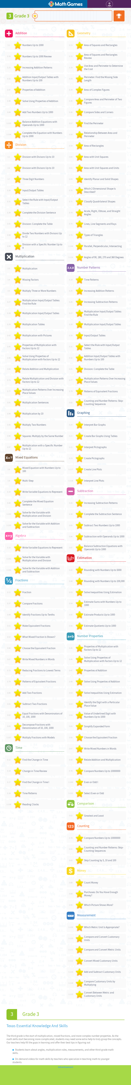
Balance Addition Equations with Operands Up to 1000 (39, 123)
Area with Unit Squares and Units (101, 168)
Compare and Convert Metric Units (102, 949)
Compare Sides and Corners (98, 112)
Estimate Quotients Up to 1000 (100, 626)
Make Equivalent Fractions (36, 626)
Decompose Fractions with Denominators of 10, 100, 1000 (38, 726)
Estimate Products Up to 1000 (99, 614)
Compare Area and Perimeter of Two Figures (103, 101)
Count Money (91, 882)
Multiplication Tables (33, 324)
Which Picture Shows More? (98, 905)
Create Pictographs (94, 458)
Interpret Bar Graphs (95, 425)
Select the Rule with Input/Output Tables (40, 201)
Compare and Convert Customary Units (101, 938)
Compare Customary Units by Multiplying (99, 983)
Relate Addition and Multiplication (40, 369)
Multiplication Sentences (35, 402)
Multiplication (29, 268)
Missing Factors (30, 279)
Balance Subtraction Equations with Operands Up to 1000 (103, 547)
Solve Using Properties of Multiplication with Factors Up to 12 (41, 357)
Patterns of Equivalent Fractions (39, 681)
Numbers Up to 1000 (32, 45)
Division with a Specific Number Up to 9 (42, 246)
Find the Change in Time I (35, 782)
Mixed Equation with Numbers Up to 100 (41, 469)
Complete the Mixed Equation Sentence (38, 503)
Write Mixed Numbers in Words (38, 659)
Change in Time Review (34, 771)
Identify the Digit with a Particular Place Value (102, 704)
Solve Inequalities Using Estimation (103, 592)
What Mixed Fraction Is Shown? (38, 637)
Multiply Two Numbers (34, 425)
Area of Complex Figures (97, 90)
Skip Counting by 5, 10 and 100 (100, 860)
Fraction (26, 592)
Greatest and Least (94, 815)
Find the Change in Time (35, 759)
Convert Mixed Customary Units (101, 961)
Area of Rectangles (94, 145)
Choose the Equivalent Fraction (38, 648)
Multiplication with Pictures (37, 335)
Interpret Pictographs (95, 447)
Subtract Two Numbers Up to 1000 (102, 525)
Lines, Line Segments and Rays (100, 224)
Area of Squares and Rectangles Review (100, 56)
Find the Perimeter (93, 123)
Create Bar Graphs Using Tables (100, 436)
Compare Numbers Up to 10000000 (102, 771)
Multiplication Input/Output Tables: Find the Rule (41, 302)
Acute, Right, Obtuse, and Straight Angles (102, 212)
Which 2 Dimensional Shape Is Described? (100, 190)
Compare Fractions (32, 603)
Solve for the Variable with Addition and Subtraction (41, 525)
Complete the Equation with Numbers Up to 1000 (42, 134)
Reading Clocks (30, 804)
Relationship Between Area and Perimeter (100, 134)
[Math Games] (65, 4)
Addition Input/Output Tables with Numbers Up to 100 (40, 78)
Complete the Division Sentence (39, 212)
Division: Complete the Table (37, 224)
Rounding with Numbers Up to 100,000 (104, 581)
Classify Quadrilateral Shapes (99, 201)
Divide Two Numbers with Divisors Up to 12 (42, 235)
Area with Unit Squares (96, 157)
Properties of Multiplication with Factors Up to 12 (39, 346)
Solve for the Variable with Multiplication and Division (36, 514)
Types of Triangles (93, 235)
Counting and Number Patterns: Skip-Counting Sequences (103, 402)
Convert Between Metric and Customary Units (99, 994)
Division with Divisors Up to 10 (38, 157)
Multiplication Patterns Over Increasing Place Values (43, 391)
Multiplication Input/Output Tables (40, 313)
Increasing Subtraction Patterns (101, 302)
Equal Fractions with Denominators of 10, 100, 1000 (42, 715)
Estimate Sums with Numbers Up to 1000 (102, 603)
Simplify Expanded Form (97, 726)
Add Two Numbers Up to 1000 (37, 112)
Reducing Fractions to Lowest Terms (41, 670)
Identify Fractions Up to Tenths (38, 614)
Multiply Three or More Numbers (39, 291)
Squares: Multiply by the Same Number (42, 436)
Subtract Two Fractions (34, 704)
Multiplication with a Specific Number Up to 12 (42, 447)
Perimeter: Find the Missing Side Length (101, 78)
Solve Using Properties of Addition (40, 101)
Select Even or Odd (94, 793)
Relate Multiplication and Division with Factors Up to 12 (43, 380)
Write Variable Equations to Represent (42, 492)
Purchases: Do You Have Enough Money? (101, 893)
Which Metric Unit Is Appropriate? (101, 927)
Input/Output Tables (33, 190)
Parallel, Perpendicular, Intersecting (103, 246)
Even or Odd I (91, 782)
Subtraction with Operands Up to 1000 (104, 536)
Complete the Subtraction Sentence (103, 514)
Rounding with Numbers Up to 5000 (102, 570)
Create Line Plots (93, 469)
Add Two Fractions (32, 693)
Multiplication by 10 (32, 413)
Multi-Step (27, 480)
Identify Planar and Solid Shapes (101, 179)
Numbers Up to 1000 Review (37, 56)
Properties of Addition (33, 90)
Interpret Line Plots (94, 480)
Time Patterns (29, 793)
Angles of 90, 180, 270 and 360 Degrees (104, 257)
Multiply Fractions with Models (38, 737)
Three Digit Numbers (33, 179)
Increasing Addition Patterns (37, 67)
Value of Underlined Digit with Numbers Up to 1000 (100, 715)
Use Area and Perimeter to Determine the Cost (103, 67)
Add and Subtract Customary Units (102, 972)
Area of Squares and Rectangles (100, 45)
